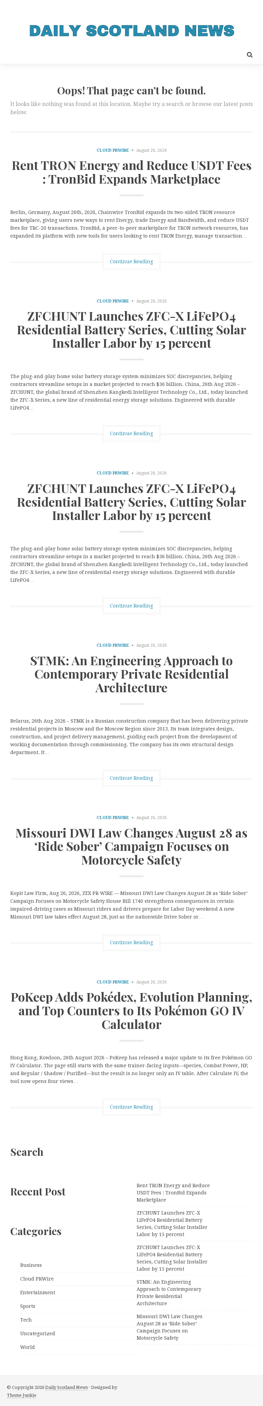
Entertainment (37, 1292)
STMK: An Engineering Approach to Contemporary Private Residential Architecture (131, 673)
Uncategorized (37, 1333)
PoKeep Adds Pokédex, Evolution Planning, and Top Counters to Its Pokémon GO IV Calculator (131, 1010)
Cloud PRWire (113, 150)
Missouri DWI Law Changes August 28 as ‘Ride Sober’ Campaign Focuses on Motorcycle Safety (131, 846)
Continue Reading (131, 261)
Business (31, 1265)
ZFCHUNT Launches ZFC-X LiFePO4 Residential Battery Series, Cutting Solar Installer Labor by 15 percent (131, 329)
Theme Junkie (21, 1395)
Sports (27, 1306)
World (27, 1347)
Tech (26, 1320)
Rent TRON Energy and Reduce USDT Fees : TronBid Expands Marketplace (132, 172)
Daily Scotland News (66, 1387)
